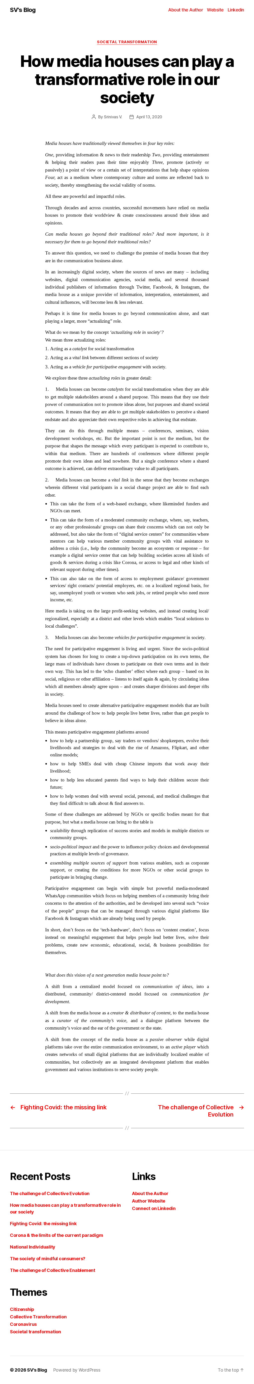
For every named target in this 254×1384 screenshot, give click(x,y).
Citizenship (22, 1309)
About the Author (185, 9)
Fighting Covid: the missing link (43, 1223)
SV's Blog (22, 10)
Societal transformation (127, 42)
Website (215, 9)
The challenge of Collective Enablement (52, 1270)
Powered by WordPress (76, 1370)
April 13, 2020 (149, 116)
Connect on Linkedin (154, 1208)
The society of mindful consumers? (47, 1258)
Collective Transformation (38, 1316)
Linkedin (236, 9)
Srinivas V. (113, 116)
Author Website (148, 1201)
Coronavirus (23, 1324)
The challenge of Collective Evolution (50, 1193)
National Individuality (32, 1247)
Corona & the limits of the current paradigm (56, 1235)
